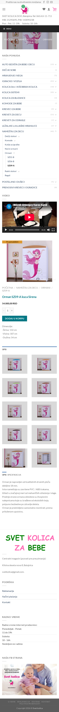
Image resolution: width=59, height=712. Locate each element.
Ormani (47, 39)
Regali (7, 175)
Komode (8, 140)
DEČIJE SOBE (9, 70)
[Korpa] (54, 9)
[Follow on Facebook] (44, 2)
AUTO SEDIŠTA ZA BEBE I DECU (18, 64)
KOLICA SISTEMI (10, 92)
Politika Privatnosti (29, 704)
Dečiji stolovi (11, 136)
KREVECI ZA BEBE (11, 109)
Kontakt (6, 602)
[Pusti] (5, 229)
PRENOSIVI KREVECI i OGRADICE (19, 187)
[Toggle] (56, 64)
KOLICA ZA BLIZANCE (13, 97)
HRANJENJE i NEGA (12, 75)
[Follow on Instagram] (48, 2)
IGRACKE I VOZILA (12, 81)
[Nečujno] (48, 229)
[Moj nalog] (48, 9)
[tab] (29, 349)
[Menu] (4, 9)
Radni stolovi (10, 171)
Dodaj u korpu (14, 318)
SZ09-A (29, 42)
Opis (4, 349)
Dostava (36, 702)
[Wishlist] (44, 9)
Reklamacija (8, 591)
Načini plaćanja (9, 596)
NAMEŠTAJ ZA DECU (29, 39)
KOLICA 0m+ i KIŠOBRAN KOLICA (19, 86)
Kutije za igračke (12, 144)
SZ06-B (11, 161)
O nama (11, 702)
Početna (9, 39)
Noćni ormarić (11, 149)
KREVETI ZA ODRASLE (13, 120)
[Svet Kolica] (24, 9)
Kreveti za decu (11, 114)
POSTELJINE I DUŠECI (13, 181)
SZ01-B (11, 157)
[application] (29, 217)
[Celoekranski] (53, 229)
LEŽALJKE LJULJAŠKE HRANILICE (19, 125)
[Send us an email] (51, 2)
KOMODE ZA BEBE (12, 103)
